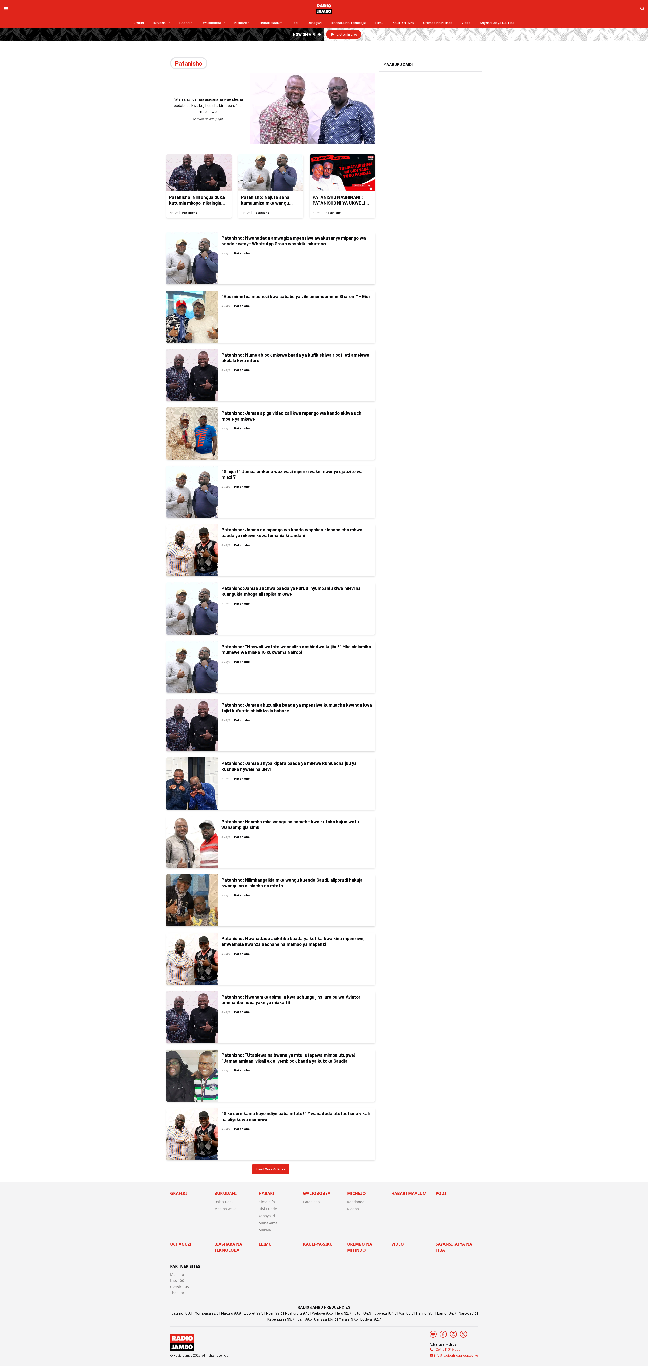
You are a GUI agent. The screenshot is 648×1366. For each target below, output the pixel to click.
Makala (265, 1230)
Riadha (353, 1208)
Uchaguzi (315, 22)
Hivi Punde (268, 1208)
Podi (295, 22)
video (466, 22)
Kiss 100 (177, 1280)
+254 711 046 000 (447, 1349)
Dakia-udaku (225, 1201)
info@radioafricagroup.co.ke (456, 1355)
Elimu (379, 22)
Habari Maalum (271, 22)
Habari (184, 22)
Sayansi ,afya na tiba (497, 22)
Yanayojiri (267, 1215)
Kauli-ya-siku (403, 22)
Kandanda (355, 1201)
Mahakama (268, 1222)
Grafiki (139, 22)
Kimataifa (267, 1201)
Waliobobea (212, 22)
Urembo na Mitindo (438, 22)
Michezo (240, 22)
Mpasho (177, 1274)
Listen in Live (347, 34)
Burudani (159, 22)
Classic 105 (179, 1286)
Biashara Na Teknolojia (348, 22)
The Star (177, 1292)
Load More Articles (270, 1169)
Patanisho (189, 212)
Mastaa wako (225, 1208)
